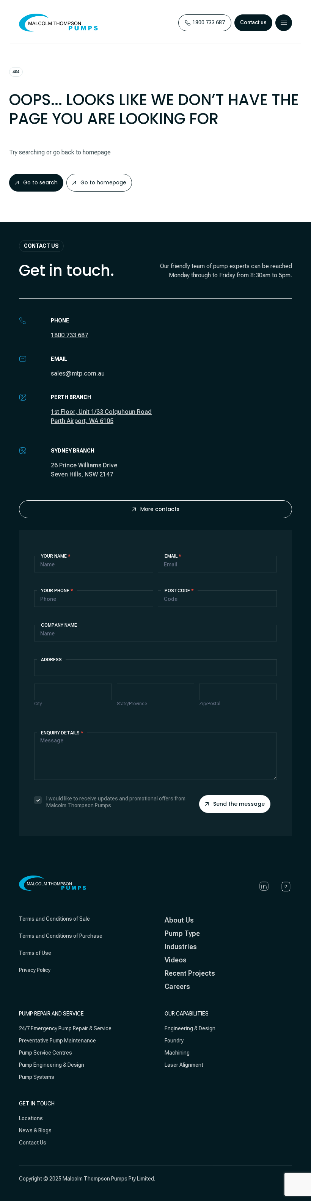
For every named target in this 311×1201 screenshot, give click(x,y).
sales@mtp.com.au (78, 373)
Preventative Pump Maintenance (57, 1041)
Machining (177, 1053)
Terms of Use (35, 953)
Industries (181, 947)
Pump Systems (36, 1077)
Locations (31, 1118)
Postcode (179, 590)
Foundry (174, 1041)
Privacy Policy (34, 970)
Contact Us (32, 1143)
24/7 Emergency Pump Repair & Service (65, 1028)
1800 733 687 (69, 335)
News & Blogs (35, 1130)
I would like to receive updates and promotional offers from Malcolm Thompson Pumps (115, 801)
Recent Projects (190, 973)
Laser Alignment (184, 1065)
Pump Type (182, 933)
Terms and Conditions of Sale (54, 919)
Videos (176, 960)
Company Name (59, 625)
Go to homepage (103, 182)
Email (173, 556)
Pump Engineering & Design (51, 1065)
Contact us (253, 22)
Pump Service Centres (45, 1053)
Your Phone (57, 590)
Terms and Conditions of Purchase (60, 936)
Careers (177, 986)
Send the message (239, 804)
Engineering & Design (190, 1028)
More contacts (159, 509)
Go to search (40, 182)
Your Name (56, 556)
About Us (179, 920)
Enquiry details (62, 733)
